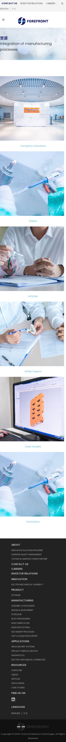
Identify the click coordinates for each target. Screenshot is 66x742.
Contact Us (9, 3)
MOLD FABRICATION (20, 623)
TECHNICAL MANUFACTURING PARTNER (29, 558)
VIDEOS (14, 674)
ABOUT (15, 545)
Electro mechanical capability (27, 584)
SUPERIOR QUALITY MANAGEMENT (26, 554)
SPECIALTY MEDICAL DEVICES (24, 651)
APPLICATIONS (20, 641)
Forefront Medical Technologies (37, 734)
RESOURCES (18, 665)
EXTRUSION (16, 614)
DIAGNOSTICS (18, 655)
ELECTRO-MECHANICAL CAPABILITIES (28, 659)
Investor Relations (31, 3)
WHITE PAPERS (17, 683)
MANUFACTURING (22, 600)
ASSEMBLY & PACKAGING (23, 605)
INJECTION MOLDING (20, 618)
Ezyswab (15, 595)
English (4, 8)
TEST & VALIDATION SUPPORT (24, 636)
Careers (50, 3)
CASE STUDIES (18, 687)
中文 (14, 8)
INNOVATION (19, 579)
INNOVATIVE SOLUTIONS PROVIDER (27, 550)
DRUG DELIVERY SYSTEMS (23, 646)
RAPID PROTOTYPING (20, 627)
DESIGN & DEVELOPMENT (22, 610)
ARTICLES (15, 678)
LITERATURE (16, 670)
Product (17, 590)
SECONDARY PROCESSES (22, 631)
